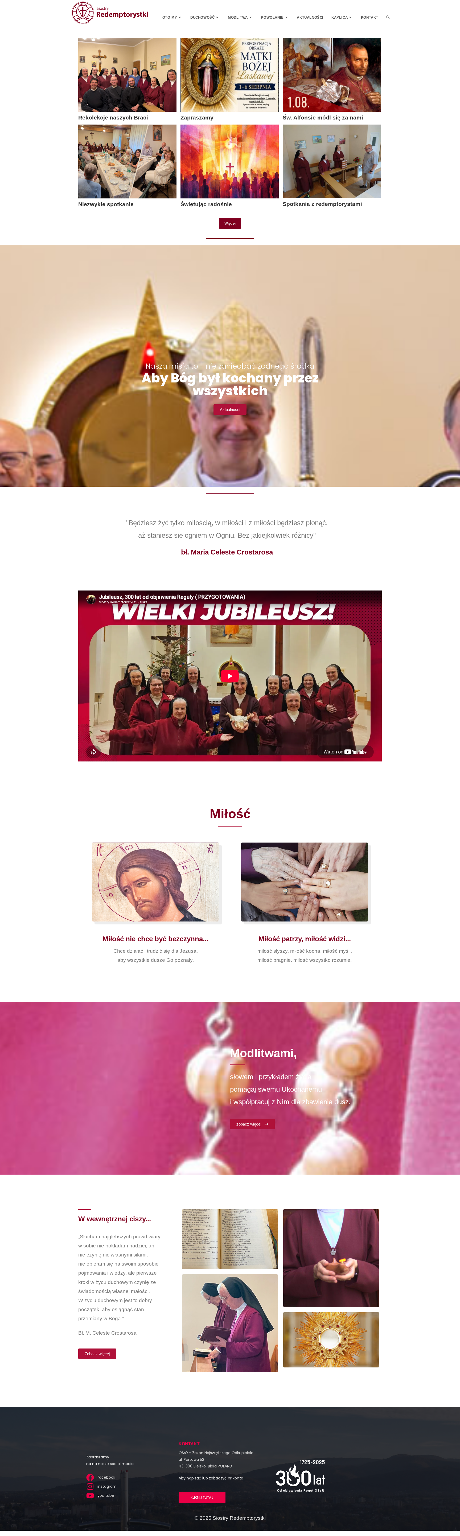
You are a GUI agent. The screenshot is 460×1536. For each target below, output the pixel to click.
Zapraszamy (196, 117)
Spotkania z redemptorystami (322, 204)
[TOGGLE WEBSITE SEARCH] (388, 17)
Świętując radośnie (206, 204)
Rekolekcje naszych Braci (113, 117)
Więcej (230, 223)
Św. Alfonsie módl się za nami (323, 117)
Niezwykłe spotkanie (106, 204)
